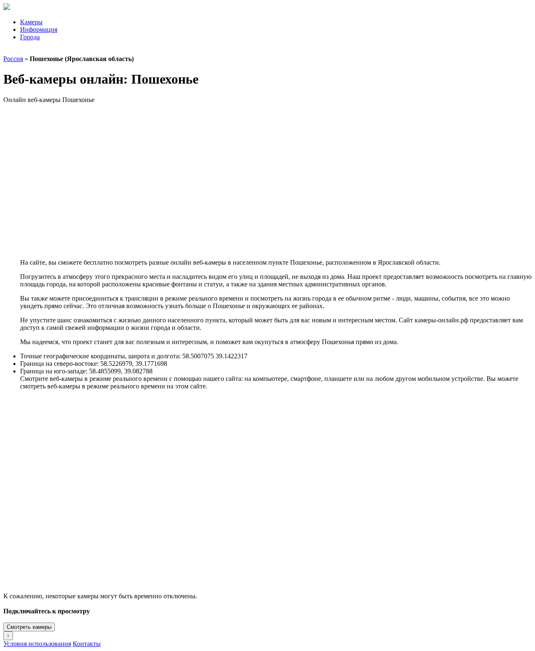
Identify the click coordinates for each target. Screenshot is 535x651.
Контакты (87, 643)
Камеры (31, 22)
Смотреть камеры (29, 627)
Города (30, 37)
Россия (13, 58)
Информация (38, 29)
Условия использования (37, 643)
